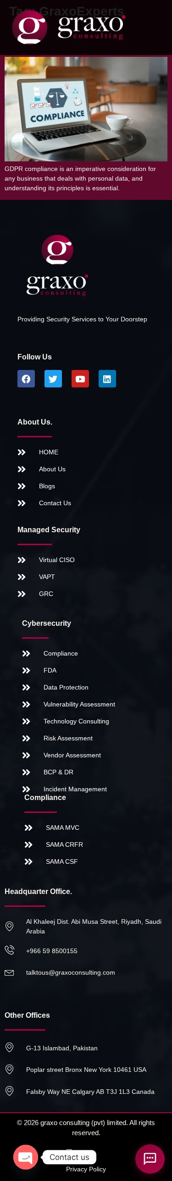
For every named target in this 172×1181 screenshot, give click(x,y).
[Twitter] (53, 378)
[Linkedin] (107, 378)
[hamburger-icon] (149, 27)
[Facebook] (26, 378)
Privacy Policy (86, 1169)
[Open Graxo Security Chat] (150, 1159)
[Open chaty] (26, 1157)
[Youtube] (80, 378)
